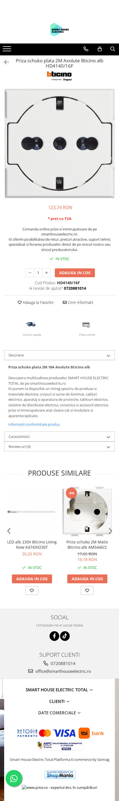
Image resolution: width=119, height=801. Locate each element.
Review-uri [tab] (20, 446)
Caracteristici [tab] (19, 436)
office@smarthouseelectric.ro (62, 671)
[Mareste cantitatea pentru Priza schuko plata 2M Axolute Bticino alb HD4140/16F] (46, 272)
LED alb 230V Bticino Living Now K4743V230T (32, 544)
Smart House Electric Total (57, 689)
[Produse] (7, 50)
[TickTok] (65, 636)
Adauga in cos (74, 272)
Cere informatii (80, 302)
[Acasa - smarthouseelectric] (59, 29)
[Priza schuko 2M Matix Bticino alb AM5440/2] (87, 511)
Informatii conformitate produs (34, 424)
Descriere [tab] (16, 355)
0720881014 (63, 663)
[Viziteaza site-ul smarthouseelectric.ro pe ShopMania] (60, 774)
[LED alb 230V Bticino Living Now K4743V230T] (32, 511)
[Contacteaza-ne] (86, 49)
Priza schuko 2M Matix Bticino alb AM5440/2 (87, 544)
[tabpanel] (59, 143)
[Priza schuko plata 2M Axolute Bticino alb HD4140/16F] (59, 143)
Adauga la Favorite (38, 302)
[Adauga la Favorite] (31, 590)
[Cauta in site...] (113, 49)
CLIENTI (57, 701)
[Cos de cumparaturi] (100, 49)
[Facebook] (54, 636)
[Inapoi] (4, 62)
